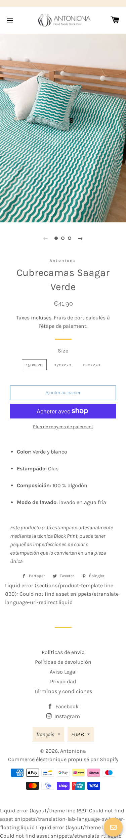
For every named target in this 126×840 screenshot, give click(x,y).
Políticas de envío (63, 652)
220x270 (91, 364)
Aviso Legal (63, 671)
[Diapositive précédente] (45, 238)
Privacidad (63, 681)
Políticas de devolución (63, 662)
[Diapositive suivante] (80, 238)
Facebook (66, 706)
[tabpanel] (63, 127)
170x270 (62, 364)
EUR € (77, 734)
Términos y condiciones (63, 691)
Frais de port (69, 317)
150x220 (34, 364)
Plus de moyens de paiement (63, 427)
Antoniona (73, 751)
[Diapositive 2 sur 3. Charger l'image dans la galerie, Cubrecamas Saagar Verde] (63, 238)
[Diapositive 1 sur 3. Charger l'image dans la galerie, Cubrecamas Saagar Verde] (56, 238)
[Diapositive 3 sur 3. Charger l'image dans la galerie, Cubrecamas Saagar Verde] (70, 238)
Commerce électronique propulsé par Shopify (63, 759)
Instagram (66, 716)
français (45, 734)
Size (63, 350)
